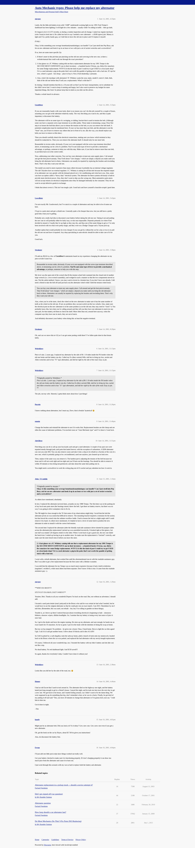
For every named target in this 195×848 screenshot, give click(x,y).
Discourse (47, 845)
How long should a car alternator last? (50, 812)
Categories (45, 840)
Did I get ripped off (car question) (49, 794)
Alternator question (43, 803)
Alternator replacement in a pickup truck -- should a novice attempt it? (64, 785)
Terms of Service (67, 840)
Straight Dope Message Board (12, 2)
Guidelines (55, 840)
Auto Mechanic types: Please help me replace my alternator (74, 8)
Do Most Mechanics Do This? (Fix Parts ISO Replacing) (58, 821)
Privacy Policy (81, 840)
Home (37, 840)
